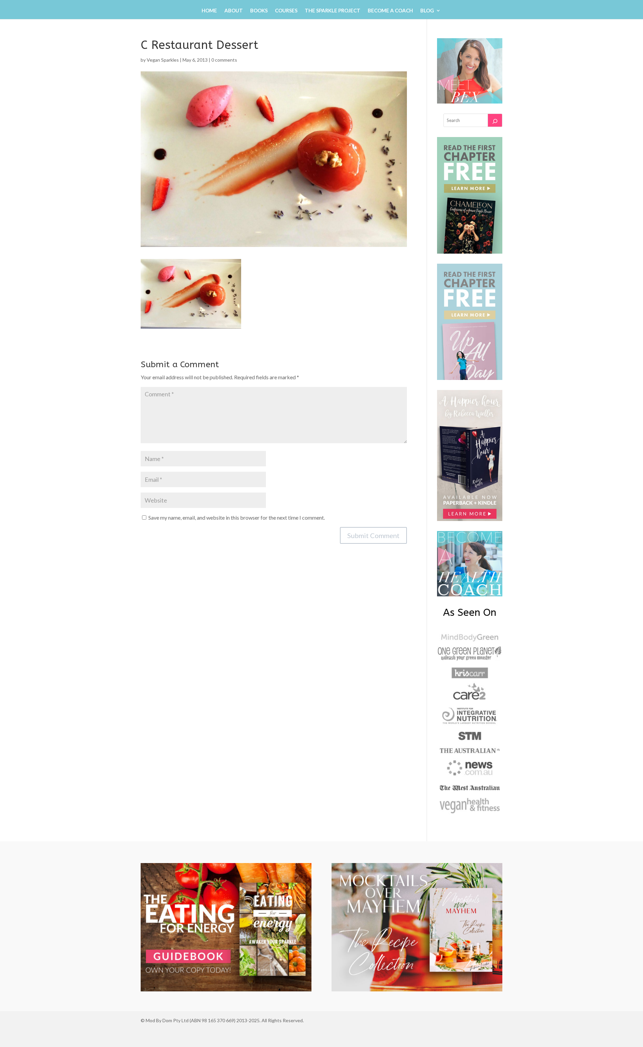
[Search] (495, 120)
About (233, 10)
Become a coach (390, 10)
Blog (427, 10)
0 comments (224, 60)
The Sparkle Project (332, 10)
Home (209, 10)
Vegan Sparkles (163, 60)
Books (259, 10)
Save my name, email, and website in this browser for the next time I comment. (236, 517)
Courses (286, 10)
